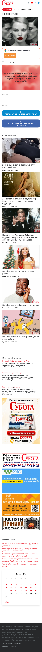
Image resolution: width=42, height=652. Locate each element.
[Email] (28, 2)
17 (6, 591)
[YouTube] (32, 2)
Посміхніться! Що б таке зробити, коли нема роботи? (20, 337)
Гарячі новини (7, 387)
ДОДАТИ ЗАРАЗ (10, 55)
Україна (26, 361)
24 (6, 594)
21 (26, 591)
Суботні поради (16, 361)
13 (21, 588)
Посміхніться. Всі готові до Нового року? (18, 272)
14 (26, 588)
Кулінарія (5, 361)
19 (16, 591)
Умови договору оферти (11, 643)
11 (11, 588)
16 (36, 588)
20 (21, 591)
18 (11, 591)
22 (31, 591)
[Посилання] (7, 2)
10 (6, 588)
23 (36, 591)
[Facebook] (35, 2)
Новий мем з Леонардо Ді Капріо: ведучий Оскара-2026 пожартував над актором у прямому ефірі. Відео (20, 237)
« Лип (7, 602)
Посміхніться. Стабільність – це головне (20, 305)
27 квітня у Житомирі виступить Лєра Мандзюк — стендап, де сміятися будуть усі (20, 201)
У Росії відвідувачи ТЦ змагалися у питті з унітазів (18, 166)
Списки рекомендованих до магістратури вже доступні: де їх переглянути (17, 377)
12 (16, 588)
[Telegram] (38, 2)
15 (31, 588)
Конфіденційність (9, 646)
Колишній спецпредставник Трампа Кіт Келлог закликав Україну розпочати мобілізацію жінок (20, 560)
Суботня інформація (10, 373)
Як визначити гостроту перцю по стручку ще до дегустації (17, 364)
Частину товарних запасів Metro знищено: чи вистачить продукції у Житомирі (18, 391)
